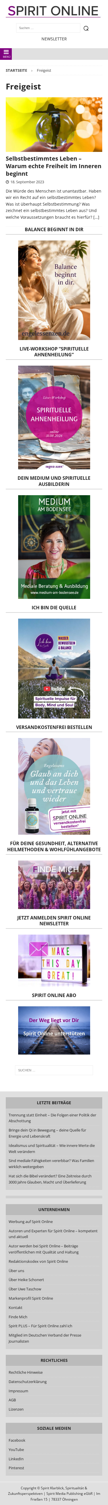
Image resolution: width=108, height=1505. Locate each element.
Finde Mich (18, 1316)
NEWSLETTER (54, 39)
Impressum (18, 1390)
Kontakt (15, 1307)
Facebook (17, 1440)
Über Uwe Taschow (25, 1289)
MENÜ (7, 57)
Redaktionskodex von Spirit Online (38, 1261)
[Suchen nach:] (54, 1070)
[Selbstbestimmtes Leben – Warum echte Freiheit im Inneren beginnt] (54, 124)
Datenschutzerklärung (28, 1381)
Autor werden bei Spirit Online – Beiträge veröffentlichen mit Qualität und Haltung (44, 1249)
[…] (96, 217)
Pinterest (16, 1467)
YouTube (17, 1449)
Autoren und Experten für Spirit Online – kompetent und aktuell (53, 1234)
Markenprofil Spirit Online (31, 1298)
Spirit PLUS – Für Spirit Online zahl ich (40, 1325)
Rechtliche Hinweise (26, 1372)
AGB (12, 1399)
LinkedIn (16, 1458)
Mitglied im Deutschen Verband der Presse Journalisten (45, 1338)
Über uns (16, 1270)
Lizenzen (16, 1409)
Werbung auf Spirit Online (31, 1221)
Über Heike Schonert (26, 1279)
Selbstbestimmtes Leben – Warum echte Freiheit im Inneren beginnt (53, 166)
